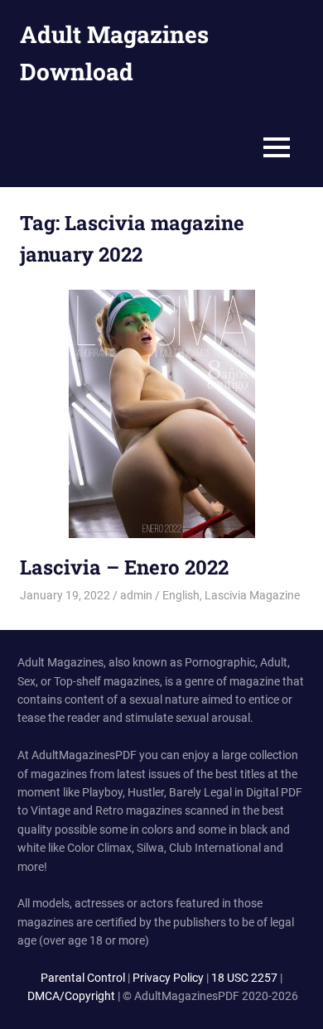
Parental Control (83, 977)
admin (136, 595)
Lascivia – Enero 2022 (124, 567)
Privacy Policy (168, 977)
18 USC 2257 (244, 977)
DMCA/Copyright (71, 996)
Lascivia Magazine (252, 595)
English (181, 595)
